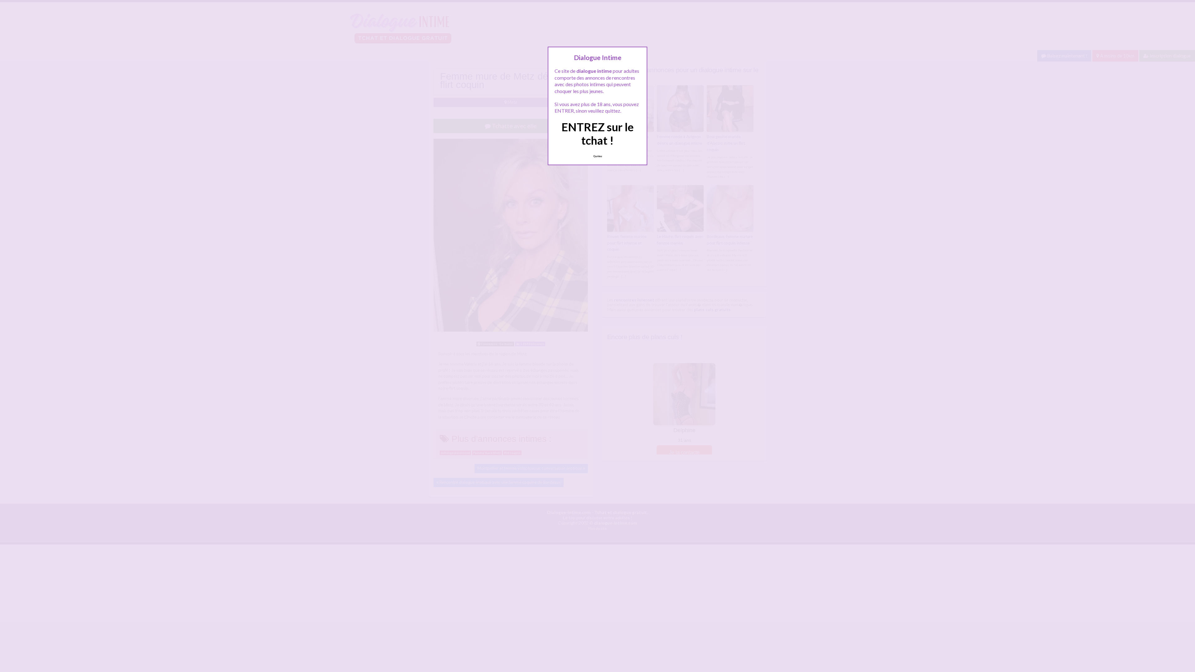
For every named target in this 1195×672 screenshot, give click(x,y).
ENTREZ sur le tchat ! (597, 133)
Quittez (597, 156)
